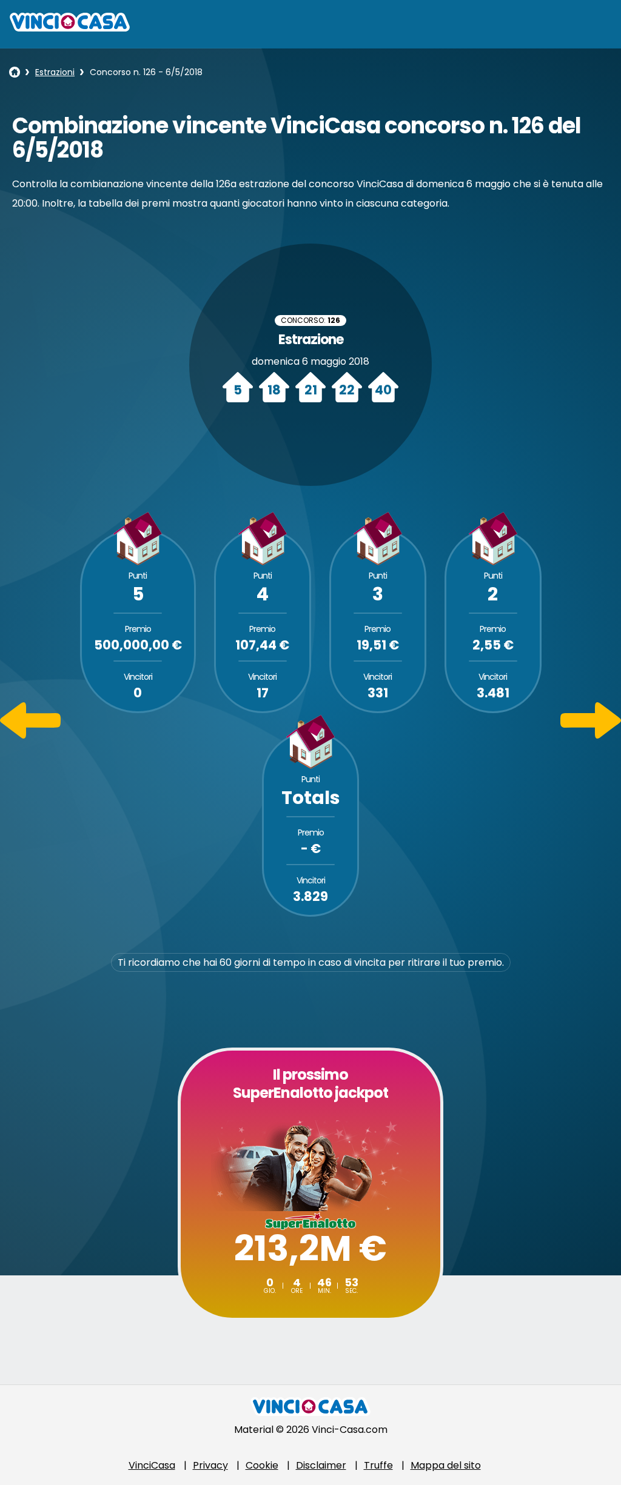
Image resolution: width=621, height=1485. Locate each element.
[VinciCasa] (69, 28)
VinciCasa (152, 1465)
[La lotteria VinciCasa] (14, 72)
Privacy (210, 1465)
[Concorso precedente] (30, 735)
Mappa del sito (446, 1465)
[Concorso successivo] (590, 735)
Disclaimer (321, 1465)
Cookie (262, 1465)
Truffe (378, 1465)
